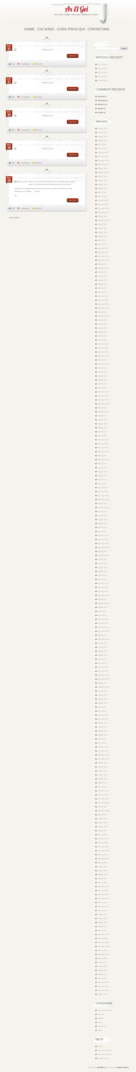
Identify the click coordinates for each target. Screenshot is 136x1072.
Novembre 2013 (104, 631)
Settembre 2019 (103, 364)
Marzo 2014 (102, 615)
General (39, 63)
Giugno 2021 (102, 280)
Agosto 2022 (102, 224)
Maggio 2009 (102, 827)
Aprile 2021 (102, 288)
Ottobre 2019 (102, 360)
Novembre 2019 (104, 356)
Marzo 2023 (102, 196)
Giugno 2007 (102, 918)
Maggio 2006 (102, 970)
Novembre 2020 (104, 308)
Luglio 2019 (102, 372)
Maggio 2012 (102, 703)
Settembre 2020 (103, 316)
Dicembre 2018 (103, 400)
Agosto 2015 (102, 559)
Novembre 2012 (104, 679)
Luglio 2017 (102, 468)
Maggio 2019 (102, 380)
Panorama (101, 1026)
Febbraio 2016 (103, 535)
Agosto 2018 (102, 416)
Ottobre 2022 (102, 216)
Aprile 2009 (102, 831)
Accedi (100, 1046)
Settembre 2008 (103, 859)
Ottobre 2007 (102, 903)
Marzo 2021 (102, 292)
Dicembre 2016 (103, 496)
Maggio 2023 (102, 188)
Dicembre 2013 (103, 627)
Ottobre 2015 (102, 551)
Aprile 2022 (102, 240)
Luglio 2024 (102, 133)
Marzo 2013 (102, 663)
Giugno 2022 (102, 232)
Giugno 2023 (102, 184)
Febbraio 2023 (103, 200)
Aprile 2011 (102, 739)
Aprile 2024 (102, 144)
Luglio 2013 (102, 647)
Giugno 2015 (102, 567)
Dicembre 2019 (103, 352)
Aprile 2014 (102, 611)
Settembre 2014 (103, 603)
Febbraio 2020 (103, 344)
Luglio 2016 (102, 516)
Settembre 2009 (103, 811)
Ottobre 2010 (102, 763)
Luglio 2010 (102, 771)
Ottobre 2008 (102, 855)
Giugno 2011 (102, 731)
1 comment (24, 162)
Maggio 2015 (102, 571)
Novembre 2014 (104, 595)
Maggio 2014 (102, 607)
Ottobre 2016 (102, 504)
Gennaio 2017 (103, 492)
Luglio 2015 (102, 563)
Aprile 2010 (102, 783)
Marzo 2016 (102, 531)
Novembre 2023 (104, 164)
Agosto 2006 (102, 958)
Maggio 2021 (102, 284)
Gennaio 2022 (103, 252)
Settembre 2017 (103, 460)
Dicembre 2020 (103, 304)
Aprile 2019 (102, 384)
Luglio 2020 (102, 324)
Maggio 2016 (102, 523)
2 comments (25, 63)
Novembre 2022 (104, 212)
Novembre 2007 (104, 899)
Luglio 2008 (102, 867)
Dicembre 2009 (103, 799)
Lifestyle (101, 1018)
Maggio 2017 (102, 476)
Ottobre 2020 (102, 312)
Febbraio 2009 (103, 839)
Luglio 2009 (102, 819)
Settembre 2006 (103, 954)
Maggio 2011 (102, 735)
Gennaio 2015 (103, 587)
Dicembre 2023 (103, 160)
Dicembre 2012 (103, 675)
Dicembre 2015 (103, 543)
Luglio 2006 (102, 962)
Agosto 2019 (102, 368)
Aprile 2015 (102, 575)
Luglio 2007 (102, 914)
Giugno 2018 (102, 424)
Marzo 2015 (102, 579)
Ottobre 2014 (102, 599)
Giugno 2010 (102, 775)
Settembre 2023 (103, 172)
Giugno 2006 (102, 966)
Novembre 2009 (104, 803)
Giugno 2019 (102, 376)
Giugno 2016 (102, 520)
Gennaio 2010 (103, 795)
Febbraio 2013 (103, 667)
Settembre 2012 (103, 687)
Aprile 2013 (102, 659)
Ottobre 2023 (102, 168)
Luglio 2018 (102, 420)
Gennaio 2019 (103, 396)
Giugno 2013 (102, 651)
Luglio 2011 (102, 727)
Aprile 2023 (102, 192)
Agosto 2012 (102, 691)
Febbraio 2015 (103, 583)
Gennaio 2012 (103, 719)
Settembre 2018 (103, 412)
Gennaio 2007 (103, 938)
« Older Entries (13, 218)
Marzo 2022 (102, 244)
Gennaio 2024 (103, 156)
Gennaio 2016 (103, 539)
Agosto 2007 (102, 910)
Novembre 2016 (104, 500)
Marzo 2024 (102, 148)
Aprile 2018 (102, 432)
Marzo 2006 (102, 978)
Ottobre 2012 (102, 683)
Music (100, 1022)
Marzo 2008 (102, 883)
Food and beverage (105, 1010)
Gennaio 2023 (103, 204)
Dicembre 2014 (103, 591)
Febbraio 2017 (103, 488)
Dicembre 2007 (103, 895)
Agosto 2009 (102, 815)
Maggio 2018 (102, 428)
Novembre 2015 (104, 547)
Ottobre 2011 (102, 723)
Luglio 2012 (102, 695)
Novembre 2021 (104, 260)
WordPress (101, 1067)
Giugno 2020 (102, 328)
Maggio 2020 (102, 332)
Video (100, 1030)
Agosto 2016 (102, 512)
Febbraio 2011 (103, 747)
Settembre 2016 (103, 508)
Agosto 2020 (102, 320)
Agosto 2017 (102, 464)
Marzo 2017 (102, 484)
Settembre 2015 (103, 555)
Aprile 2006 (102, 974)
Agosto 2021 (102, 272)
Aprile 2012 (102, 707)
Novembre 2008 (104, 851)
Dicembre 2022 (103, 208)
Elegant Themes (123, 1067)
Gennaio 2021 (103, 300)
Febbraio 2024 (103, 152)
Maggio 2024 (102, 140)
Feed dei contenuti (104, 1050)
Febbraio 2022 (103, 248)
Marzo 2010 (102, 787)
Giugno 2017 (102, 472)
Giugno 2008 (102, 871)
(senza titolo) (102, 64)
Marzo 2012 (102, 711)
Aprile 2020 (102, 336)
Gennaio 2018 (103, 444)
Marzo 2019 (102, 388)
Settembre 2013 (103, 639)
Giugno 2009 (102, 823)
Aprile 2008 (102, 879)
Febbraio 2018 (103, 440)
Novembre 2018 (104, 404)
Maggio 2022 (102, 236)
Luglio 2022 (102, 228)
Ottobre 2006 (102, 950)
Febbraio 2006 (103, 982)
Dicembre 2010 (103, 755)
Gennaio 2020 (103, 348)
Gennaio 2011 (103, 751)
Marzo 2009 (102, 835)
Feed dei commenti (105, 1054)
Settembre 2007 (103, 906)
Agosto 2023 (102, 176)
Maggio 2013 (102, 655)
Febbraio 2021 (103, 296)
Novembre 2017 (104, 452)
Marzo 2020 (102, 340)
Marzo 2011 (102, 743)
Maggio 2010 (102, 779)
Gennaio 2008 (103, 891)
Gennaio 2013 (103, 671)
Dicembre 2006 (103, 942)
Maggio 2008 (102, 875)
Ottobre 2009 (102, 807)
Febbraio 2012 (103, 715)
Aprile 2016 (102, 527)
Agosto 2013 (102, 643)
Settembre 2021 (103, 268)
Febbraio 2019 (103, 392)
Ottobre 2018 (102, 408)
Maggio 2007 (102, 922)
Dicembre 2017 (103, 448)
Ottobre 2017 (102, 456)
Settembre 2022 (103, 220)
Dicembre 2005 (103, 990)
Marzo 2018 (102, 436)
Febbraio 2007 (103, 934)
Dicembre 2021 (103, 256)
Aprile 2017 (102, 480)
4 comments (25, 96)
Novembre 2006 (104, 946)
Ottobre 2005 (102, 994)
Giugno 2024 (102, 137)
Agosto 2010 (102, 767)
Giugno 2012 (102, 699)
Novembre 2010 (104, 759)
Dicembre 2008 (103, 847)
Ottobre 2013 (102, 635)
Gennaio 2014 (103, 623)
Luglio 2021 (102, 276)
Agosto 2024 (102, 129)
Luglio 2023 (102, 180)
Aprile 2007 (102, 926)
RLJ (13, 63)
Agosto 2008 (102, 863)
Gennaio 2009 (103, 843)
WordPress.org (103, 1058)
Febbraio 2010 (103, 791)
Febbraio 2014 (103, 619)
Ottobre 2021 (102, 264)
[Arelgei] (80, 14)
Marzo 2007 (102, 930)
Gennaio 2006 (103, 986)
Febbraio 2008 (103, 887)
